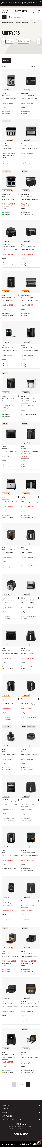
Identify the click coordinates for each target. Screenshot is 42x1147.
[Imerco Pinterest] (24, 1134)
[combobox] (21, 1084)
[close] (40, 2)
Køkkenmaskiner (7, 22)
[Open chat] (4, 17)
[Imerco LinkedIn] (26, 1134)
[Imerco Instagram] (18, 1134)
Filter (4, 60)
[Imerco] (21, 11)
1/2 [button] (19, 1084)
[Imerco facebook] (15, 1134)
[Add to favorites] (19, 93)
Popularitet (33, 66)
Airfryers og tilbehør (22, 22)
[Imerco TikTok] (21, 1134)
